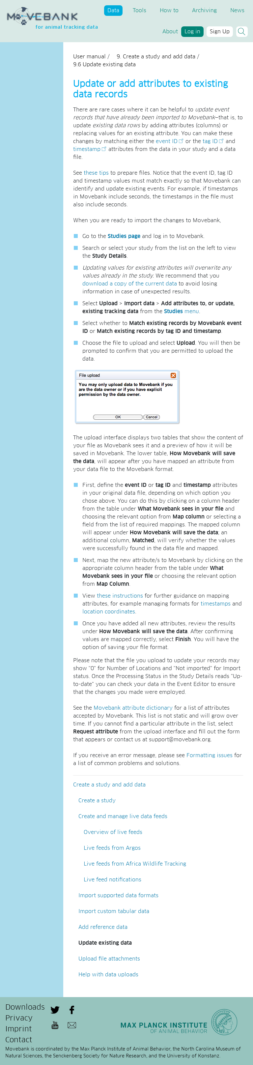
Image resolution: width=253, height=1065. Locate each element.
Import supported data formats (118, 895)
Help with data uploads (108, 974)
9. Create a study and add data (156, 56)
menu (181, 311)
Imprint (18, 1029)
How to (169, 10)
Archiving (204, 10)
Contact (18, 1040)
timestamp (86, 149)
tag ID (210, 141)
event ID (167, 141)
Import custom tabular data (113, 911)
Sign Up (220, 31)
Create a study (97, 800)
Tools (139, 10)
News (237, 10)
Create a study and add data (109, 784)
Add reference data (102, 927)
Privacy (19, 1018)
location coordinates (108, 611)
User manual (89, 56)
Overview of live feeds (113, 832)
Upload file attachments (109, 958)
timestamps (216, 603)
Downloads (25, 1007)
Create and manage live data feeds (122, 816)
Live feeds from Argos (112, 848)
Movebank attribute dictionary (133, 708)
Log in (192, 31)
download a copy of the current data (129, 283)
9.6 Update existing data (104, 64)
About (170, 31)
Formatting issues (209, 755)
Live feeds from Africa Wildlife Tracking (135, 864)
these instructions (120, 596)
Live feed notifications (112, 879)
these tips (96, 173)
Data (113, 10)
